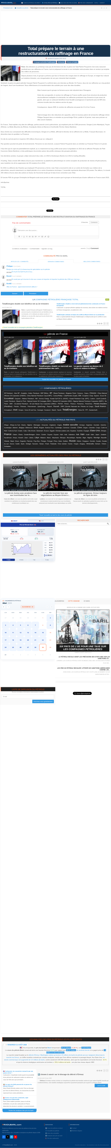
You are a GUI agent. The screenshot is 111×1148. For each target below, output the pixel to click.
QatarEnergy (41, 406)
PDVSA (60, 404)
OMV (11, 404)
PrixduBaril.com (8, 1145)
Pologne (43, 441)
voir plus (9, 272)
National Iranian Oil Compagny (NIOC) (39, 401)
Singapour (85, 441)
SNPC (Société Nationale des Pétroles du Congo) (77, 406)
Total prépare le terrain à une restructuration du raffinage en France (55, 51)
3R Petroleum (8, 393)
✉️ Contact (73, 1128)
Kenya (15, 437)
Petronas (23, 406)
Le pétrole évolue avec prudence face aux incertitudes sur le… (21, 494)
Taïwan (41, 444)
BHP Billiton (44, 393)
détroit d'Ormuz (34, 1055)
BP (51, 393)
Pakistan (29, 441)
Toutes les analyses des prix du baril (22, 1110)
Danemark (40, 431)
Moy (46, 555)
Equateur (73, 431)
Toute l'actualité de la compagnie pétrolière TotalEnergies (22, 327)
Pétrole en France (72, 62)
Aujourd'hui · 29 (27, 607)
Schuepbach (8, 410)
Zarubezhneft (93, 410)
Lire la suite (101, 1085)
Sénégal (28, 444)
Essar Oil (103, 396)
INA (36, 398)
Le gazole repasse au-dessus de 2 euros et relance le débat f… (88, 367)
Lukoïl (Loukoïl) (101, 398)
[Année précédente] (3, 607)
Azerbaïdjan (8, 427)
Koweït (20, 437)
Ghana (20, 434)
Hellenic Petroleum (28, 398)
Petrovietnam (32, 406)
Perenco (73, 404)
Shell (15, 410)
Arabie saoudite (70, 425)
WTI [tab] (41, 521)
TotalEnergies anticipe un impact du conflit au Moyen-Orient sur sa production (80, 314)
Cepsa (86, 393)
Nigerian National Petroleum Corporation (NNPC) (88, 401)
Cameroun (66, 427)
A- (106, 8)
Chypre (85, 427)
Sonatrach (47, 410)
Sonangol (40, 410)
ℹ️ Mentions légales (76, 1131)
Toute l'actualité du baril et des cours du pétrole (55, 515)
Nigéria (89, 437)
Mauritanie (55, 437)
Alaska (23, 425)
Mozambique (71, 437)
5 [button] (20, 625)
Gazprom (18, 398)
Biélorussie (29, 427)
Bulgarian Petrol (71, 393)
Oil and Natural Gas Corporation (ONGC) (43, 404)
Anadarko (24, 393)
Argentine (89, 425)
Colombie (92, 427)
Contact (102, 2)
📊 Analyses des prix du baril (68, 2)
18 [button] (13, 640)
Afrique (6, 425)
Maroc (49, 437)
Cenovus (80, 393)
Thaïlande (53, 444)
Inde (65, 434)
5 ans (47, 560)
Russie (72, 441)
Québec (65, 441)
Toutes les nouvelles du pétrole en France (56, 379)
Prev (103, 459)
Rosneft (56, 406)
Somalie (92, 441)
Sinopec (21, 410)
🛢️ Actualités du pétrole (50, 2)
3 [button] (5, 625)
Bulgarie (41, 427)
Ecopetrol (85, 396)
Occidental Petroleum (21, 404)
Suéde (18, 444)
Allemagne (36, 425)
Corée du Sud (12, 431)
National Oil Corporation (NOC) (62, 401)
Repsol (49, 406)
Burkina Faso (49, 427)
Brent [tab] (14, 521)
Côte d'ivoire (31, 431)
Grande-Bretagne (29, 434)
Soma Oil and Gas (30, 410)
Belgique (21, 427)
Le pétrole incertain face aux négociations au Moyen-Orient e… (55, 494)
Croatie (20, 431)
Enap (91, 396)
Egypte (52, 431)
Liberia (31, 437)
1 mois (8, 560)
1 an (34, 560)
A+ (101, 8)
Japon (97, 434)
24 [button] (5, 647)
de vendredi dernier (78, 1050)
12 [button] (20, 632)
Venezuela (90, 444)
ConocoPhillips (58, 396)
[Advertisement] (55, 29)
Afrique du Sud (15, 425)
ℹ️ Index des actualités (52, 1133)
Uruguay (82, 444)
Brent (49, 1048)
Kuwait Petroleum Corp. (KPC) (79, 398)
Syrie (22, 444)
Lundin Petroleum (9, 401)
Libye (37, 437)
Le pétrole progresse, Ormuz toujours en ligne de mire (90, 494)
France (7, 434)
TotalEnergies (69, 409)
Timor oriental (62, 444)
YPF (86, 410)
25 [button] (13, 647)
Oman (17, 441)
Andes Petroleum (33, 393)
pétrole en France (57, 333)
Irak (77, 434)
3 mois (21, 560)
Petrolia (16, 406)
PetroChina (88, 404)
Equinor (96, 396)
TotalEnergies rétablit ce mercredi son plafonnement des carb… (55, 367)
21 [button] (35, 640)
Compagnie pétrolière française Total (56, 299)
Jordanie (103, 434)
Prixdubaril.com (8, 8)
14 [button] (35, 632)
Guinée (43, 434)
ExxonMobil (9, 398)
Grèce (38, 434)
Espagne (86, 431)
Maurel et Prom (21, 401)
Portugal (49, 441)
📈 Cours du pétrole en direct (31, 2)
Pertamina (80, 404)
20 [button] (28, 640)
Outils (96, 2)
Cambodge (58, 427)
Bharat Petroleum (59, 393)
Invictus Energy (44, 398)
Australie (96, 425)
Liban (26, 437)
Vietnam (97, 444)
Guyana (49, 434)
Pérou (55, 441)
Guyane (56, 434)
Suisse (12, 444)
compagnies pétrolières (57, 388)
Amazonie (45, 425)
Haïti (61, 434)
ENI (79, 396)
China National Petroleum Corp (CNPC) (39, 396)
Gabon (15, 434)
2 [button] (50, 618)
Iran (82, 434)
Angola (59, 425)
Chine (79, 427)
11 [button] (13, 632)
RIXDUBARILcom (11, 1125)
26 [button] (20, 647)
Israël (87, 434)
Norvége (97, 437)
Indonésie (72, 434)
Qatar (60, 441)
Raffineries (61, 62)
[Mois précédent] (8, 607)
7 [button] (35, 625)
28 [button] (35, 647)
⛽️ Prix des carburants (85, 2)
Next (106, 459)
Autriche (103, 425)
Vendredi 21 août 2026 (17, 1045)
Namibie (78, 437)
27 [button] (28, 647)
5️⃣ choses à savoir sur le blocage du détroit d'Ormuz (61, 1074)
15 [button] (43, 632)
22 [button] (43, 640)
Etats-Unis (95, 430)
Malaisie (43, 437)
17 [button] (5, 640)
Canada (73, 427)
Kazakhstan (8, 437)
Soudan (98, 441)
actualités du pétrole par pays (57, 420)
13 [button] (28, 632)
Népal (12, 441)
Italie (92, 434)
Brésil (36, 427)
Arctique (82, 425)
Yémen (104, 444)
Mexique (62, 437)
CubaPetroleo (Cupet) (70, 396)
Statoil (54, 410)
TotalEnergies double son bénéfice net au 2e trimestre (25, 304)
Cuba (25, 431)
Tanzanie (35, 444)
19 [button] (20, 640)
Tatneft (59, 410)
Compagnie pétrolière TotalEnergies (44, 62)
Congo (98, 427)
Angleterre (52, 425)
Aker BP (17, 393)
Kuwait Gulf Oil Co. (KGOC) (59, 398)
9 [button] (50, 625)
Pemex (66, 404)
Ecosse (46, 431)
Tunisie (70, 444)
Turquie (76, 444)
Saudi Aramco (100, 406)
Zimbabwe (7, 446)
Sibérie (79, 441)
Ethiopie (103, 431)
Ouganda (23, 441)
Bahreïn (15, 427)
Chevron (93, 393)
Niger (84, 437)
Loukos (92, 398)
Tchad (47, 444)
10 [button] (5, 632)
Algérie (29, 425)
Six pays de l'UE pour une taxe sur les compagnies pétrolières (83, 648)
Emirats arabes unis (62, 431)
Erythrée (80, 431)
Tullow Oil (81, 410)
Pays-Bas (37, 441)
